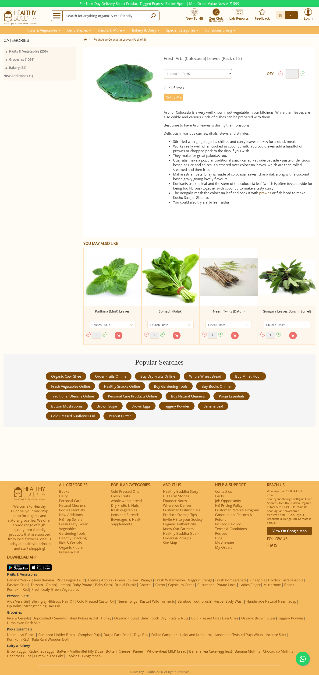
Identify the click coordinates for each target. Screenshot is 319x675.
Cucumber (205, 584)
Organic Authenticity (179, 524)
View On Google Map (290, 530)
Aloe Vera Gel (18, 601)
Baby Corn (103, 584)
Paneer (138, 651)
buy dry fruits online (157, 376)
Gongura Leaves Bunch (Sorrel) (287, 311)
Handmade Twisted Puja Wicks (238, 634)
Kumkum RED (18, 639)
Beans (289, 584)
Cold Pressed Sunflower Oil (73, 416)
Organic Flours (71, 547)
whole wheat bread (205, 376)
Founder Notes (175, 500)
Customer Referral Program (237, 510)
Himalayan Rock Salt (23, 622)
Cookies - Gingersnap (84, 656)
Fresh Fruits (120, 496)
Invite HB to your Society (183, 519)
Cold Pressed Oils (125, 491)
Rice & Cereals (70, 542)
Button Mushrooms (67, 406)
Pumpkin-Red (18, 589)
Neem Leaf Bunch (21, 634)
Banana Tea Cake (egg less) (210, 651)
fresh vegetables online (70, 386)
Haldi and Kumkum (195, 634)
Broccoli (145, 584)
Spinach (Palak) (170, 311)
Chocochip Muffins (278, 651)
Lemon (64, 584)
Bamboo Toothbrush (194, 601)
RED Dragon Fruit (71, 580)
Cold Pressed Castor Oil (96, 601)
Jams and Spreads (125, 514)
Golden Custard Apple (285, 580)
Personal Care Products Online (132, 396)
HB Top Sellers (70, 519)
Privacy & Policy (228, 524)
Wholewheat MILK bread (166, 651)
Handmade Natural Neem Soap (271, 601)
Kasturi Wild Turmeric (157, 601)
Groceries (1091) (21, 59)
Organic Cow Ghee (66, 376)
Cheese (124, 651)
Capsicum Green (181, 584)
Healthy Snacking (73, 538)
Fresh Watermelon (170, 580)
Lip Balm (14, 606)
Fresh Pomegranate (231, 580)
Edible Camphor (164, 634)
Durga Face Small (117, 634)
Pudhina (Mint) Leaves (112, 311)
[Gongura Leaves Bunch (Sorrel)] (287, 277)
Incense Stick (276, 634)
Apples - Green (113, 580)
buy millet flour (248, 376)
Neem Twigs (127, 601)
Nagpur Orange (200, 580)
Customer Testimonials (181, 510)
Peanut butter (120, 416)
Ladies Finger (250, 584)
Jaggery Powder (176, 406)
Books (64, 491)
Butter (111, 651)
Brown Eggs (140, 406)
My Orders (223, 547)
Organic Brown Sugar (258, 618)
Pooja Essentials (232, 396)
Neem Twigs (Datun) (229, 311)
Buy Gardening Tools (171, 386)
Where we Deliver (177, 505)
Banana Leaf (213, 406)
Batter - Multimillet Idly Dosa (80, 651)
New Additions (71, 514)
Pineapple (257, 580)
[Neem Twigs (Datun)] (229, 277)
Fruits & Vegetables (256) (28, 51)
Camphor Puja (89, 634)
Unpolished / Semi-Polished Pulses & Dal (65, 618)
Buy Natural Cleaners (188, 396)
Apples (92, 580)
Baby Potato (82, 584)
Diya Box (141, 634)
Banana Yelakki (19, 580)
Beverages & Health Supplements (126, 521)
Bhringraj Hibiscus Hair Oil (53, 601)
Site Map (170, 542)
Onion (51, 584)
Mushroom (272, 584)
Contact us (223, 491)
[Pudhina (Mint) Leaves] (112, 277)
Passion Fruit (17, 584)
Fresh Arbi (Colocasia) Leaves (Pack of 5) (119, 40)
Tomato (37, 584)
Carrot (160, 584)
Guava (133, 580)
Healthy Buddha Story (180, 491)
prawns (265, 192)
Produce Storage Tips (180, 514)
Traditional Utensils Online (72, 396)
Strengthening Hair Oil (42, 606)
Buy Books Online (216, 386)
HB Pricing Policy (228, 505)
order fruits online (110, 376)
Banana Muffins (247, 651)
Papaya (146, 580)
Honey (106, 618)
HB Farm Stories (176, 496)
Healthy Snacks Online (122, 386)
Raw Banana (44, 580)
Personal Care (70, 500)
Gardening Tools (72, 533)
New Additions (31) (18, 76)
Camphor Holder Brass (56, 634)
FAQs (219, 496)
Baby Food (149, 618)
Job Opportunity (228, 500)
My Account (224, 542)
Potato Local (227, 584)
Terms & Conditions (231, 528)
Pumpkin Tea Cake (49, 656)
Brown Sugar (107, 406)
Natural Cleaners (72, 505)
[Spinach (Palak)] (170, 277)
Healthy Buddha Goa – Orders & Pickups (181, 535)
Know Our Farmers (178, 528)
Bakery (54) (17, 67)
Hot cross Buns (19, 656)
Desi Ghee (230, 618)
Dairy (63, 496)
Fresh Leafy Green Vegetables (73, 526)
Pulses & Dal (69, 552)
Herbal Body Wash (229, 601)
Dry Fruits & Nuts (125, 505)
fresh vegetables (124, 510)
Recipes (221, 533)
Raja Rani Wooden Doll (50, 639)
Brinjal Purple (126, 584)
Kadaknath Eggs (41, 651)
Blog (218, 538)
